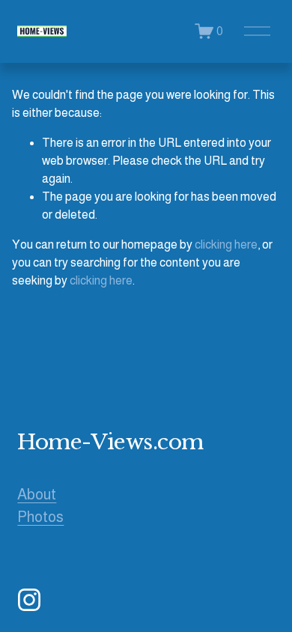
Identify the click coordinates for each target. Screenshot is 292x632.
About (36, 494)
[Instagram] (29, 600)
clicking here (226, 244)
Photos (40, 516)
